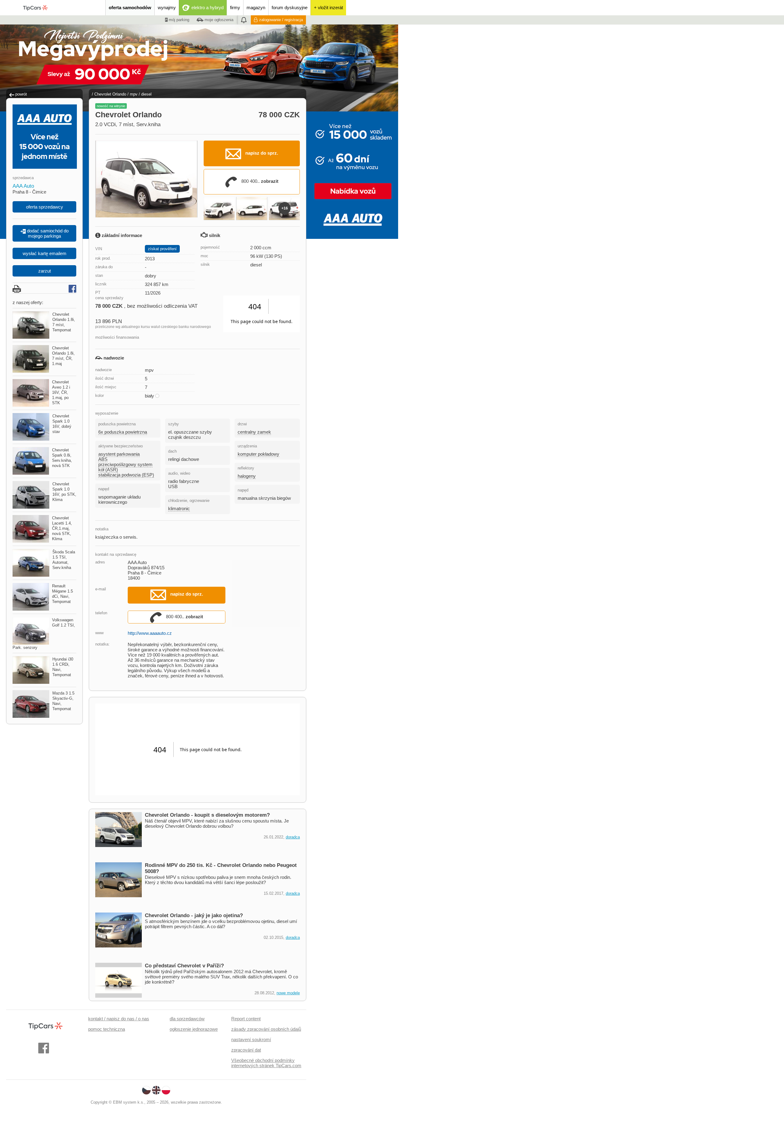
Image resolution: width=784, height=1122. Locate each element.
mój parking (178, 19)
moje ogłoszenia (218, 19)
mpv (134, 94)
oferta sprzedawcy (44, 206)
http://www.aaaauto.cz (150, 633)
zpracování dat (246, 1049)
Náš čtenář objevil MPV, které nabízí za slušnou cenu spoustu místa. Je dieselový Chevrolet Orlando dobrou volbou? (217, 823)
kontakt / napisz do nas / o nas (118, 1018)
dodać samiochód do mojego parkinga (47, 233)
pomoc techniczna (106, 1029)
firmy (235, 7)
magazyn (256, 7)
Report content (246, 1018)
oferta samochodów (130, 7)
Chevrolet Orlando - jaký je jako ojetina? (194, 915)
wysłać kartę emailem (44, 253)
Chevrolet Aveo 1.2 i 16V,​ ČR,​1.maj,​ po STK (61, 392)
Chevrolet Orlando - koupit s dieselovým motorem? (207, 815)
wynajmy (167, 7)
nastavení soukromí (251, 1039)
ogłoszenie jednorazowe (194, 1029)
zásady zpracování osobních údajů (266, 1029)
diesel (146, 94)
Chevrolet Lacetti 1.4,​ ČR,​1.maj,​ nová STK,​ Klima (62, 528)
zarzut (44, 270)
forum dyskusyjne (289, 7)
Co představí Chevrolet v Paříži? (184, 966)
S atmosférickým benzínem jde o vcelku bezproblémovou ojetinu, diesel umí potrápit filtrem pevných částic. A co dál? (221, 924)
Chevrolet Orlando (110, 94)
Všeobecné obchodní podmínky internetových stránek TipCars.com (266, 1063)
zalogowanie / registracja (281, 19)
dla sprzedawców (187, 1018)
